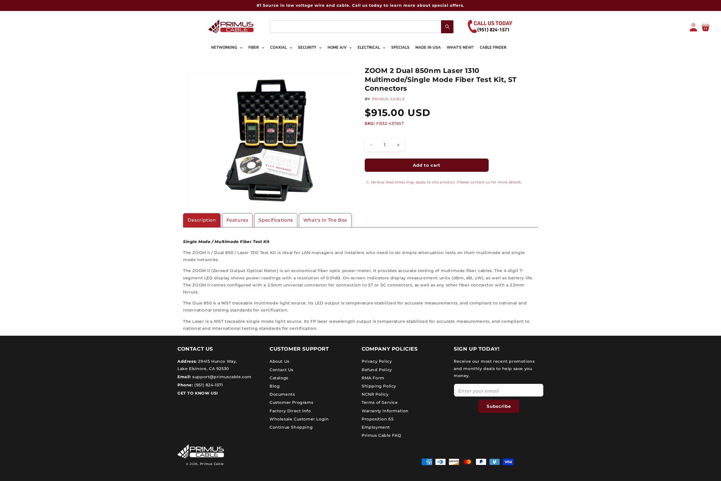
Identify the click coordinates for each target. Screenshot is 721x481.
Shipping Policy (379, 386)
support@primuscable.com (221, 376)
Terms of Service (380, 402)
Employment (376, 427)
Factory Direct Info (290, 410)
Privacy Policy (377, 361)
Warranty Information (385, 410)
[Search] (447, 26)
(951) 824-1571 (208, 385)
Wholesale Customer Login (299, 419)
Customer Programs (291, 402)
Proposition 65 (377, 419)
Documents (282, 394)
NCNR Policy (375, 394)
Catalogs (279, 377)
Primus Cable (212, 464)
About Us (280, 361)
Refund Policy (377, 369)
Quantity (373, 134)
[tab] (202, 220)
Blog (275, 386)
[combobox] (361, 26)
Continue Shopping (291, 427)
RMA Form (373, 377)
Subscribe (499, 406)
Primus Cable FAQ (381, 435)
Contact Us (281, 369)
